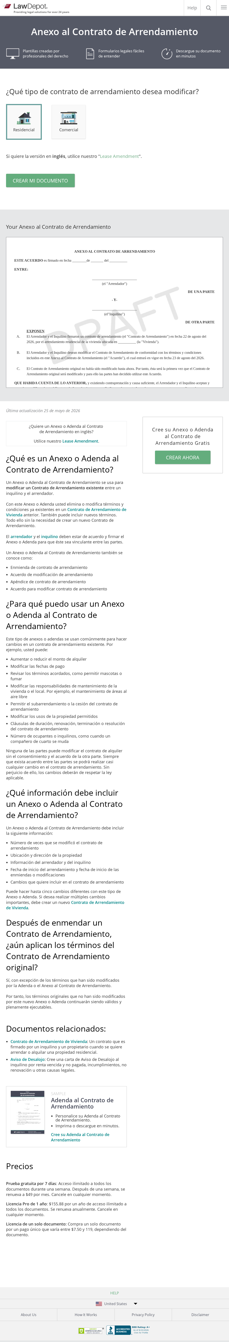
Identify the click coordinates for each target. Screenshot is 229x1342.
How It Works (86, 1314)
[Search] (208, 8)
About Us (28, 1314)
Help (192, 8)
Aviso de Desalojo (28, 1059)
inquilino (49, 536)
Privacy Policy (143, 1314)
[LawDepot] (26, 6)
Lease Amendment (119, 156)
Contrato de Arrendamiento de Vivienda (49, 1041)
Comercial (68, 130)
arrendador (21, 536)
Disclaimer (200, 1314)
